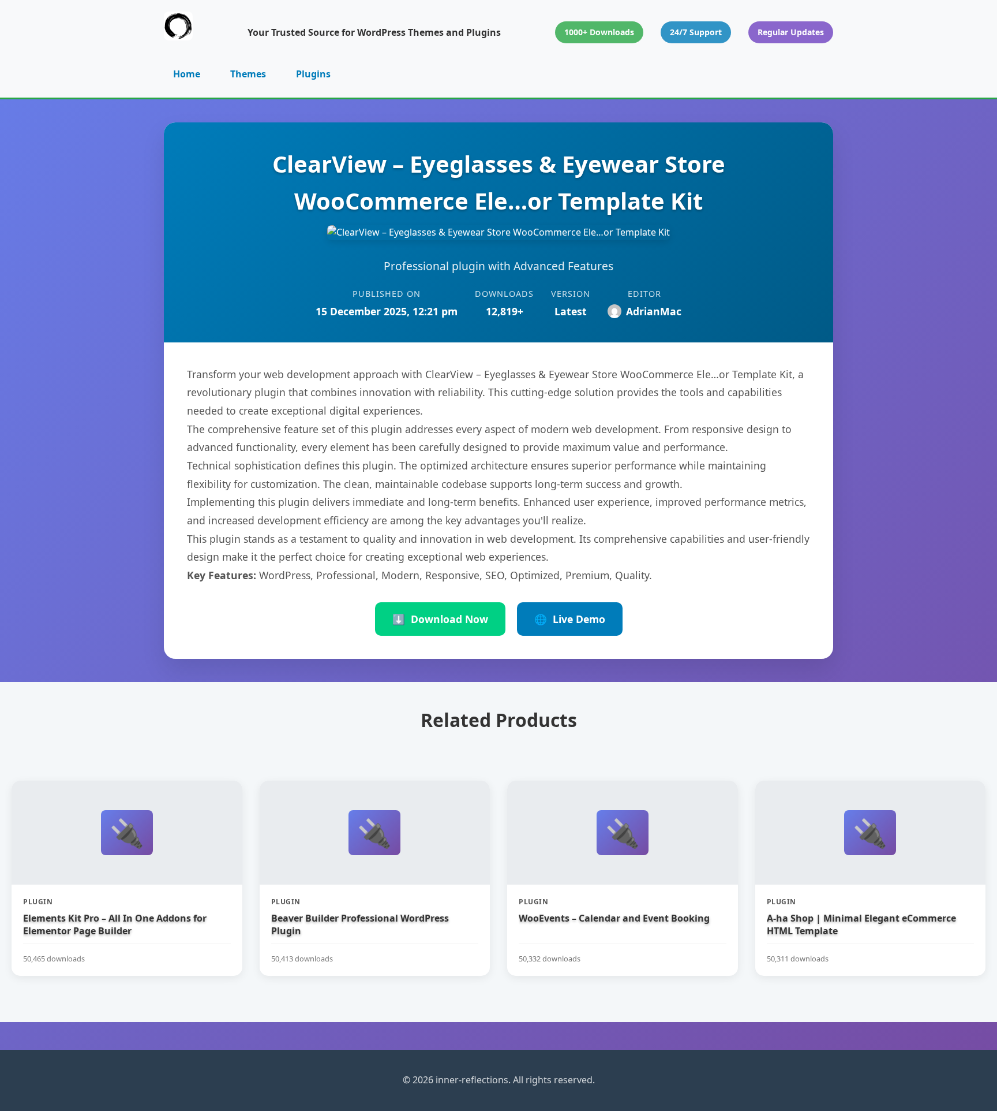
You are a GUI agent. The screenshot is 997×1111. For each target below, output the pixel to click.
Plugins (313, 74)
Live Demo (569, 619)
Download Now (440, 619)
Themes (248, 74)
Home (186, 74)
